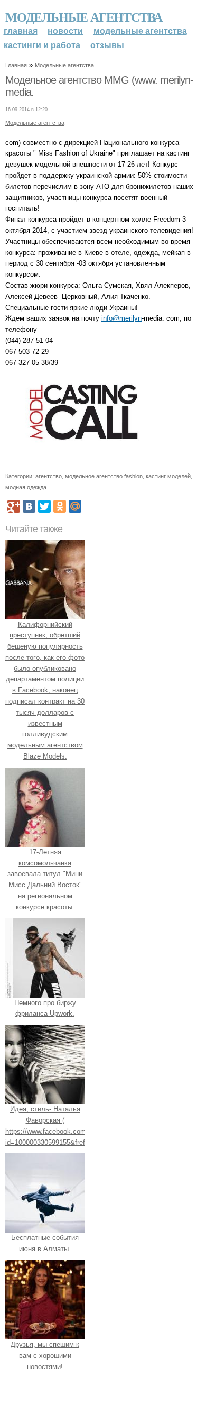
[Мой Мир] (75, 506)
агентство (48, 476)
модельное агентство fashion (104, 476)
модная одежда (25, 487)
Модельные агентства (83, 16)
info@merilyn (121, 318)
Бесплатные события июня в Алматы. (45, 1243)
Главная (21, 30)
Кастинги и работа (42, 45)
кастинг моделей (168, 476)
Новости (65, 30)
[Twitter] (44, 506)
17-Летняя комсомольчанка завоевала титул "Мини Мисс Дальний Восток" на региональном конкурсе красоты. (44, 879)
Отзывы (107, 45)
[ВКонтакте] (29, 506)
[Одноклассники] (59, 506)
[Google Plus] (13, 506)
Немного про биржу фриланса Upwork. (45, 1008)
